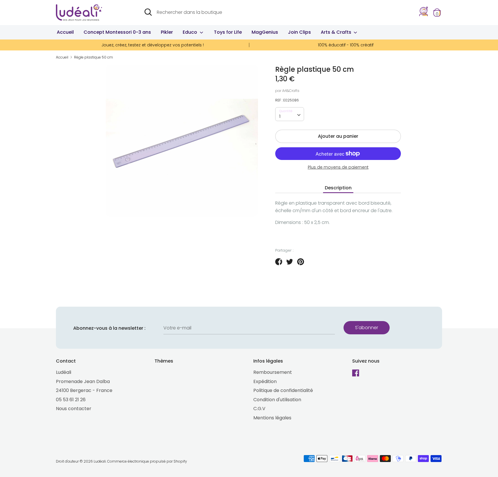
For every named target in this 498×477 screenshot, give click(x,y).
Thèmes (163, 361)
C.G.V (259, 408)
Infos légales (268, 361)
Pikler (167, 32)
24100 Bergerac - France (84, 390)
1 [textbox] (279, 116)
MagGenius (265, 32)
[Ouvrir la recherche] (148, 12)
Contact (66, 361)
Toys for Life (228, 32)
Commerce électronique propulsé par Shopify (147, 461)
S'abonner (366, 327)
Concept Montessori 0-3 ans (117, 32)
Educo (190, 32)
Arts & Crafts (336, 32)
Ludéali (63, 372)
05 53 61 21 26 (71, 399)
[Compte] (423, 15)
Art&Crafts (290, 90)
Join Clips (299, 32)
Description (338, 187)
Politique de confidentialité (283, 390)
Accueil (65, 32)
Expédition (265, 381)
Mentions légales (272, 417)
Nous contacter (73, 408)
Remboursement (272, 372)
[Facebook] (356, 373)
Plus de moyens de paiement (338, 167)
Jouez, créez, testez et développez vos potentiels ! (152, 45)
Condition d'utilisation (277, 399)
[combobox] (289, 114)
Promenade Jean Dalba (83, 381)
